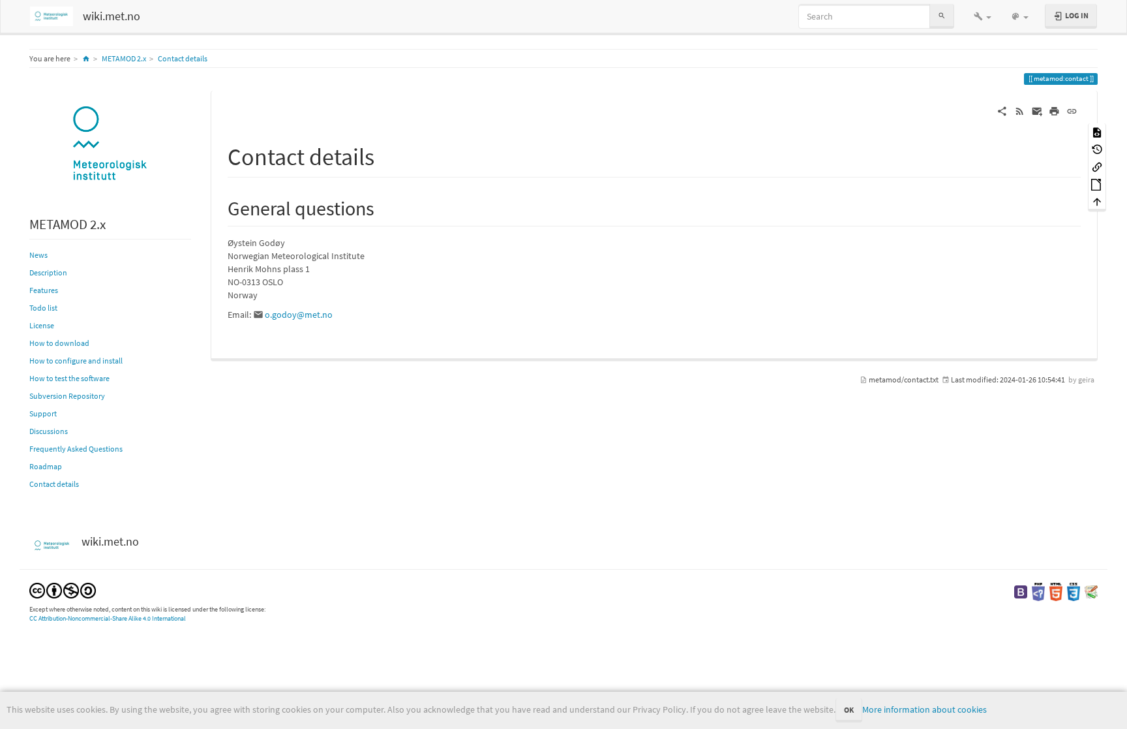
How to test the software (69, 378)
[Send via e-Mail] (1037, 110)
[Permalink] (1071, 110)
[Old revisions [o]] (1097, 149)
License (41, 325)
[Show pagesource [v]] (1097, 131)
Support (43, 413)
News (38, 255)
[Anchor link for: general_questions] (384, 207)
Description (48, 272)
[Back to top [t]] (1097, 201)
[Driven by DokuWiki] (1091, 591)
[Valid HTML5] (1055, 591)
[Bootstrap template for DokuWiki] (1020, 591)
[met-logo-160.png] (110, 144)
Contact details (182, 58)
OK (849, 710)
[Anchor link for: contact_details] (386, 154)
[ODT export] (1097, 184)
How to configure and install (76, 360)
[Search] (941, 16)
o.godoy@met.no (299, 314)
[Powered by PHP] (1038, 591)
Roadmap (45, 466)
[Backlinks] (1097, 166)
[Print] (1054, 110)
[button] (982, 16)
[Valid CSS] (1073, 591)
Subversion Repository (67, 396)
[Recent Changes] (1019, 110)
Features (43, 290)
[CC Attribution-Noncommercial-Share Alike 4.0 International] (62, 590)
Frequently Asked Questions (76, 449)
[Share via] (1002, 110)
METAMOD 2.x (124, 58)
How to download (59, 343)
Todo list (43, 308)
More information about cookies (924, 709)
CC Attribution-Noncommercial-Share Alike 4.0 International (107, 618)
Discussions (48, 431)
